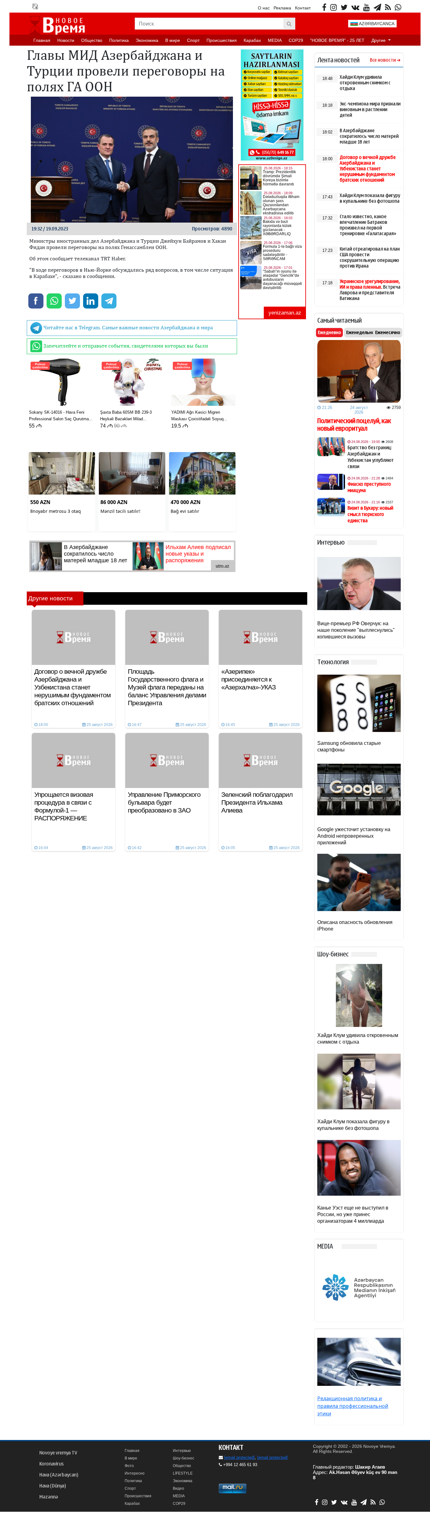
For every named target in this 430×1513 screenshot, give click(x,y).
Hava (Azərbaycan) (58, 1474)
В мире (172, 40)
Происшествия (222, 40)
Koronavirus (51, 1463)
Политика (119, 40)
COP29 (296, 40)
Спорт (193, 40)
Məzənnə (48, 1496)
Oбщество (91, 40)
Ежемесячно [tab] (387, 332)
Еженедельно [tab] (360, 332)
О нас (264, 7)
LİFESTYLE (183, 1473)
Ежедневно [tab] (329, 332)
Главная (41, 40)
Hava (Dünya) (52, 1485)
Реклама (282, 7)
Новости (65, 40)
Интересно (134, 1473)
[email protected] (239, 1457)
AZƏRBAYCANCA (376, 23)
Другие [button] (379, 40)
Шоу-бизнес (183, 1458)
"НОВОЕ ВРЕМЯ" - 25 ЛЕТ (337, 40)
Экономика (147, 40)
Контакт (303, 7)
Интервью (182, 1450)
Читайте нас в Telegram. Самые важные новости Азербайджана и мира (127, 327)
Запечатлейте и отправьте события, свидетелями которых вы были (125, 346)
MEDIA (275, 40)
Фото (129, 1466)
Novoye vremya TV (58, 1452)
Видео (178, 1488)
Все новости (383, 60)
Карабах (252, 40)
